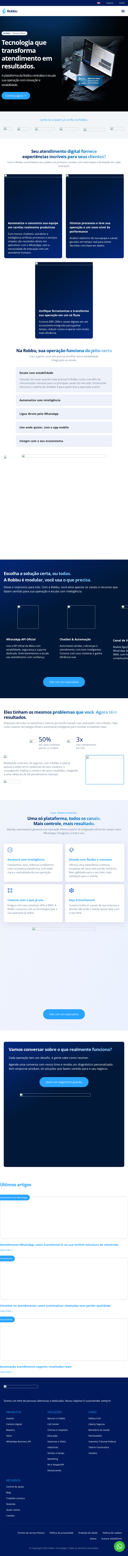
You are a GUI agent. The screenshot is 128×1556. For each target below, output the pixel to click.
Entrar (122, 3)
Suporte (109, 3)
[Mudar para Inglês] (98, 3)
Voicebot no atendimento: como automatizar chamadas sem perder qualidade (55, 1305)
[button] (123, 11)
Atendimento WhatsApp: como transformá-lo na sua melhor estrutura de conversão (59, 1245)
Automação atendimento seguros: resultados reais (35, 1366)
